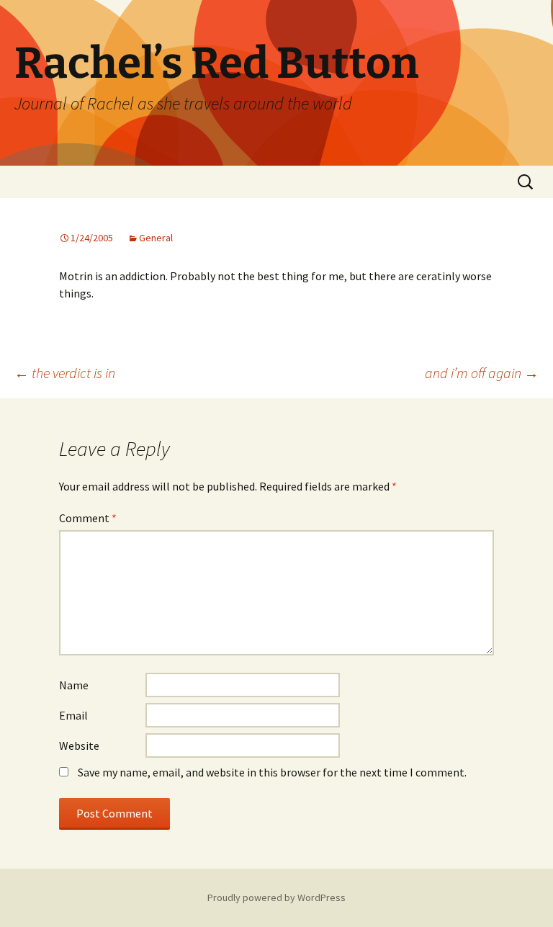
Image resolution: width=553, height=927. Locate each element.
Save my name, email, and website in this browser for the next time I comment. (272, 772)
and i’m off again (482, 373)
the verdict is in (64, 373)
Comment (88, 518)
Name (74, 685)
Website (79, 745)
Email (73, 715)
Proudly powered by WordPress (276, 897)
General (156, 237)
